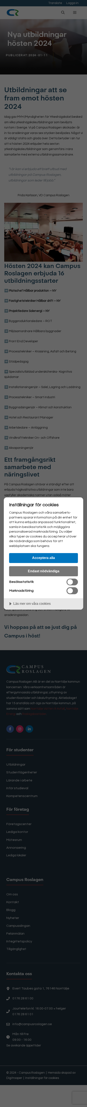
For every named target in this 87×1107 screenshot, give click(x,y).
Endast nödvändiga (43, 571)
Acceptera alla (43, 558)
